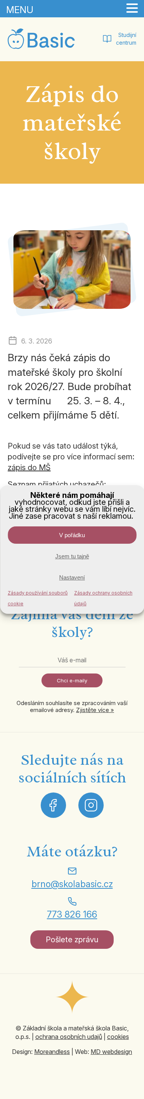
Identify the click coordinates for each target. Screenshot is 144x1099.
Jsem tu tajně (72, 556)
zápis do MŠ (29, 467)
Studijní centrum (126, 39)
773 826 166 (72, 914)
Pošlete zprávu (72, 939)
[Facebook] (53, 805)
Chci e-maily (72, 680)
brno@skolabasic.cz (72, 884)
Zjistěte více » (95, 710)
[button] (132, 9)
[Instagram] (91, 805)
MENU (19, 9)
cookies (118, 1036)
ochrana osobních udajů (68, 1036)
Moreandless (52, 1051)
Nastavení (72, 577)
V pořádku (72, 535)
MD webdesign (111, 1051)
